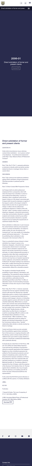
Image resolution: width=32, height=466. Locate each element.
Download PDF (16, 68)
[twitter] (9, 436)
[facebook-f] (2, 436)
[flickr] (29, 436)
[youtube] (22, 436)
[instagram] (15, 436)
